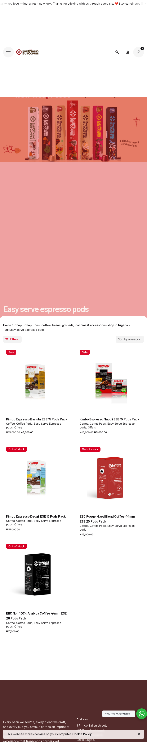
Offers (18, 427)
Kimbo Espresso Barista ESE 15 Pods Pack (36, 419)
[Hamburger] (8, 52)
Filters (14, 339)
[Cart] (138, 52)
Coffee (10, 423)
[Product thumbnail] (36, 380)
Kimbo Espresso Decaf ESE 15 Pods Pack (36, 516)
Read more (36, 505)
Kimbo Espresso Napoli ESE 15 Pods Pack (109, 419)
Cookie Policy (82, 734)
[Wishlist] (127, 52)
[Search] (117, 52)
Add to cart (37, 408)
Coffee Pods (24, 423)
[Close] (139, 734)
